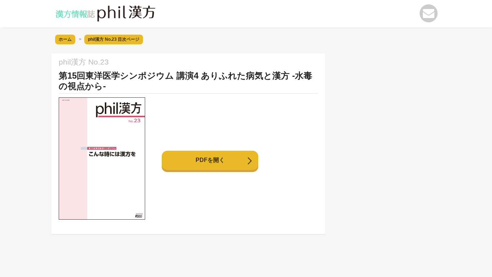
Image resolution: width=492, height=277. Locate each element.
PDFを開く (210, 160)
